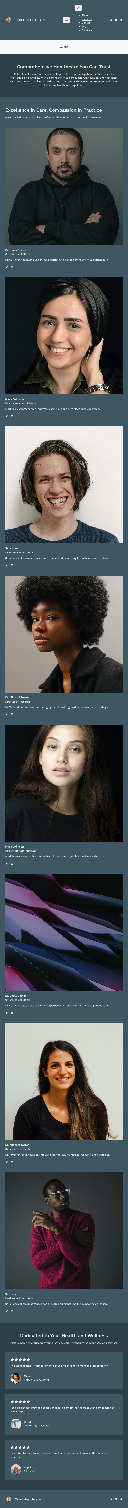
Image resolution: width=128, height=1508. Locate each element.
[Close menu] (78, 8)
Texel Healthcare (30, 20)
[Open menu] (66, 20)
